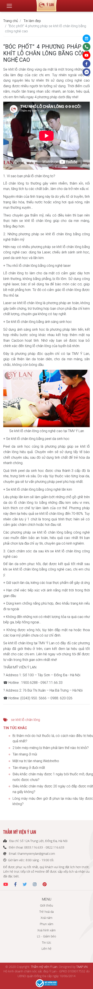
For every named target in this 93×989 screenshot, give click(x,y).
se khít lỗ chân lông (25, 719)
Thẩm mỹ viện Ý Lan (44, 967)
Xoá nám (46, 918)
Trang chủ (10, 21)
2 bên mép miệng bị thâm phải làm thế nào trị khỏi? (51, 748)
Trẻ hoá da (46, 912)
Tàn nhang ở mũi (25, 754)
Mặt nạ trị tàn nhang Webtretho (36, 761)
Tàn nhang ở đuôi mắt (29, 767)
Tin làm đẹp (32, 21)
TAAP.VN (82, 967)
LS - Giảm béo (46, 936)
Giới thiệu (46, 905)
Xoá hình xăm (46, 930)
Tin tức (46, 942)
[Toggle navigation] (9, 6)
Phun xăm (46, 924)
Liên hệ (46, 948)
